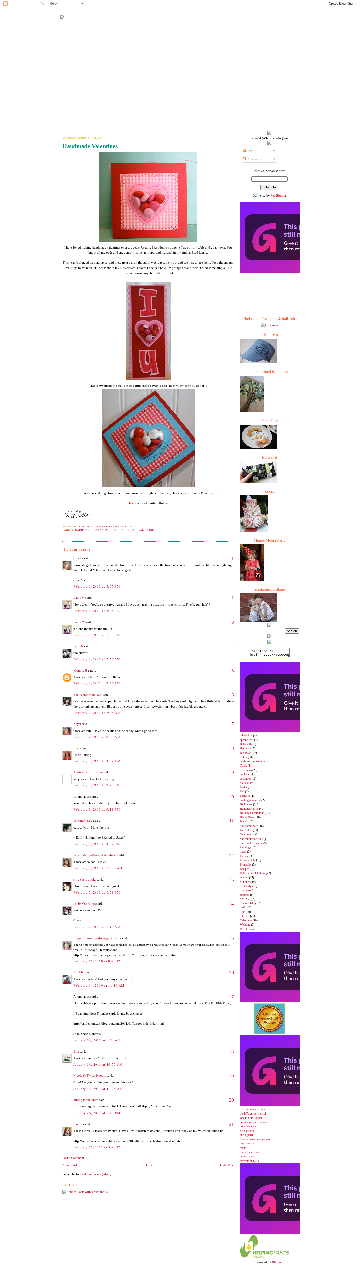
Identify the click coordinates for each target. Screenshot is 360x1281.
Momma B (80, 670)
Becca (77, 748)
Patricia (78, 646)
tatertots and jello (250, 1161)
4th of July (246, 735)
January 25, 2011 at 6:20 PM (96, 1113)
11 (231, 820)
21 (231, 1124)
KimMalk (79, 972)
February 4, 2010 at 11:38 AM (97, 868)
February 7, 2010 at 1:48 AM (96, 927)
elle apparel (246, 1135)
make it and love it (250, 1152)
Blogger (277, 1262)
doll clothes (246, 782)
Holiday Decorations (252, 813)
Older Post (227, 1165)
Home (149, 1165)
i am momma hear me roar (255, 1139)
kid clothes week (249, 826)
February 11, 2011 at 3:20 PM (97, 1147)
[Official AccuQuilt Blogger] (269, 1033)
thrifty (243, 907)
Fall (242, 791)
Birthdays (245, 753)
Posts (249, 151)
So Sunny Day (82, 820)
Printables (246, 864)
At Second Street (180, 9)
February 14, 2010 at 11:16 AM (99, 985)
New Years (246, 834)
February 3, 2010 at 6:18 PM (96, 809)
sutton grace (247, 1156)
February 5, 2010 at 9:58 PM (96, 892)
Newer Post (69, 1165)
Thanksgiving (248, 903)
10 (231, 796)
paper (243, 851)
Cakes (243, 757)
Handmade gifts (123, 530)
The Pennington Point (88, 694)
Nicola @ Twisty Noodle (89, 1075)
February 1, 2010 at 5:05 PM (96, 586)
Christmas (246, 770)
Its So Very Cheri (84, 903)
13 (231, 879)
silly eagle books (84, 879)
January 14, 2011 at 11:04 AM (98, 1089)
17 (231, 996)
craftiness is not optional (254, 1122)
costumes (245, 778)
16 (231, 972)
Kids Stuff (246, 830)
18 (231, 1051)
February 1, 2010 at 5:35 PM (96, 635)
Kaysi (77, 724)
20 (231, 1100)
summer (244, 894)
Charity (78, 558)
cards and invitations (92, 530)
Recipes (244, 869)
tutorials (244, 916)
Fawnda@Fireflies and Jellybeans (95, 855)
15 (231, 938)
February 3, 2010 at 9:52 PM (96, 844)
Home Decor (247, 817)
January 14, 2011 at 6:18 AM (97, 1040)
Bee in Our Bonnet (251, 1117)
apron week (246, 740)
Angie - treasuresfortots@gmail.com (97, 938)
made (243, 1148)
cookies (244, 774)
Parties (244, 856)
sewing (244, 877)
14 (231, 903)
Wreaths (245, 929)
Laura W (79, 597)
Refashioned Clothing (252, 873)
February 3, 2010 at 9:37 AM (96, 761)
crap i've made (248, 1126)
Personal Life (247, 860)
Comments (253, 159)
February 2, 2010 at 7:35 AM (96, 713)
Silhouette (246, 881)
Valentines (147, 530)
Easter (243, 787)
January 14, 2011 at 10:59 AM (98, 1064)
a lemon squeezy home (253, 1109)
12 (231, 855)
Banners (245, 748)
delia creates (247, 1130)
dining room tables (85, 1100)
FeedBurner (278, 195)
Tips (242, 912)
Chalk (243, 765)
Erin (76, 1051)
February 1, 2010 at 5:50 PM (96, 659)
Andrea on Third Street (88, 772)
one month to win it (251, 843)
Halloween (246, 804)
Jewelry (244, 821)
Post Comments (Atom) (96, 1174)
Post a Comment (73, 1158)
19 (231, 1075)
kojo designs (247, 1143)
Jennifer (78, 1124)
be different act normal (253, 1113)
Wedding (245, 924)
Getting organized (250, 800)
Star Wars (245, 890)
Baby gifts (246, 744)
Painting (245, 847)
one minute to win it (251, 839)
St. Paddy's (246, 886)
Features (245, 795)
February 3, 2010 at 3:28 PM (96, 785)
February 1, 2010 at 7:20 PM (96, 683)
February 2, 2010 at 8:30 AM (96, 737)
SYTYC (245, 899)
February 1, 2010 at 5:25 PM (96, 611)
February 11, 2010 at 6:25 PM (97, 961)
